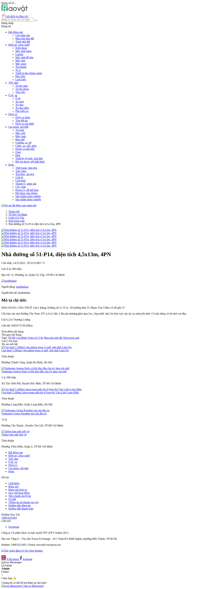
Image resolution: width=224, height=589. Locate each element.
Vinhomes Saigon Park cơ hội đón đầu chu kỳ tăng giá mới (33, 371)
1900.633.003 (9, 517)
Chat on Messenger (33, 585)
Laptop (19, 54)
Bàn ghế (20, 139)
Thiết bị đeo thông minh (28, 73)
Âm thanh (20, 66)
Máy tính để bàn (24, 57)
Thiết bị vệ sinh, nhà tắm (29, 158)
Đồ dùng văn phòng (26, 193)
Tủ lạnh (19, 130)
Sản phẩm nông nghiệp (28, 199)
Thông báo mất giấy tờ (13, 434)
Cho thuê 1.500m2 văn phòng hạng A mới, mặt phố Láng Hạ (35, 350)
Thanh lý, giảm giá (25, 183)
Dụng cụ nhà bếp (24, 148)
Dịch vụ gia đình (24, 123)
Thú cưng (20, 171)
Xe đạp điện (22, 107)
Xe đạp (19, 104)
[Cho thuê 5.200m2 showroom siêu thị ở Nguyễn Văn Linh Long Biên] (41, 389)
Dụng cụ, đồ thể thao (27, 190)
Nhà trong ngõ (16, 220)
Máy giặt (20, 133)
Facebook (13, 526)
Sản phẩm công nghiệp (28, 196)
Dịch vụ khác (22, 117)
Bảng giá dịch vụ (17, 489)
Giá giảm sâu (22, 35)
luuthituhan (22, 286)
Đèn (17, 155)
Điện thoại (21, 47)
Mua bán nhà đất (24, 38)
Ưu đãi (12, 499)
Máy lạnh (20, 136)
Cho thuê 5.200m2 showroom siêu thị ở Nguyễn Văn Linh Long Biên (40, 392)
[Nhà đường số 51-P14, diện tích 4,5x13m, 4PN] (29, 229)
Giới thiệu (13, 483)
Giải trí (19, 177)
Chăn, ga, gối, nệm (25, 145)
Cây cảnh (20, 186)
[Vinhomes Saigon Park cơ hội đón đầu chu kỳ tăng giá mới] (35, 368)
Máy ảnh (20, 60)
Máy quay (21, 63)
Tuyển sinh (21, 85)
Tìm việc (20, 92)
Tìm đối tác (21, 120)
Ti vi (17, 70)
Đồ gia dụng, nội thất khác (30, 161)
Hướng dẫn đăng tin (19, 505)
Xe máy (19, 101)
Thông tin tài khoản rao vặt (23, 502)
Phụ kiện (20, 76)
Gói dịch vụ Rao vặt (16, 16)
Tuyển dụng (22, 88)
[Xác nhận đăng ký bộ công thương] (22, 550)
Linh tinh (20, 180)
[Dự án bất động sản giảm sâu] (18, 205)
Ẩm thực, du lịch (24, 174)
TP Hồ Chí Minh (17, 214)
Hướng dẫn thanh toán (20, 508)
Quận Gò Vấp (16, 217)
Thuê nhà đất (22, 41)
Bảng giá (13, 486)
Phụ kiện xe (22, 111)
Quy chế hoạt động (19, 492)
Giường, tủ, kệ (23, 142)
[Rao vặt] (14, 11)
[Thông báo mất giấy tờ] (15, 431)
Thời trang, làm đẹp (26, 167)
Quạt (18, 152)
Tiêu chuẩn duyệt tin (19, 495)
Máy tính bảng (23, 51)
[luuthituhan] (9, 280)
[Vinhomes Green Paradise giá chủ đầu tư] (25, 410)
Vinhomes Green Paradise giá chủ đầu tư (24, 413)
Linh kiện (20, 79)
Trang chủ (14, 211)
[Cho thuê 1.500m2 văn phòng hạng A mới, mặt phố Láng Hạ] (36, 347)
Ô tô (17, 98)
